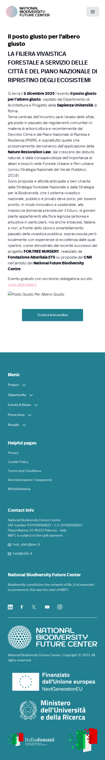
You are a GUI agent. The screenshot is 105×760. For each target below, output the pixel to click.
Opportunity (17, 395)
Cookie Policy (18, 462)
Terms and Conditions (24, 471)
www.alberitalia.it (22, 285)
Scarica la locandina (53, 315)
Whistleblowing (19, 489)
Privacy (13, 453)
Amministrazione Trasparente (30, 480)
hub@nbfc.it (22, 553)
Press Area (16, 415)
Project (13, 385)
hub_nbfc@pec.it (26, 544)
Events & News (19, 405)
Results (13, 425)
